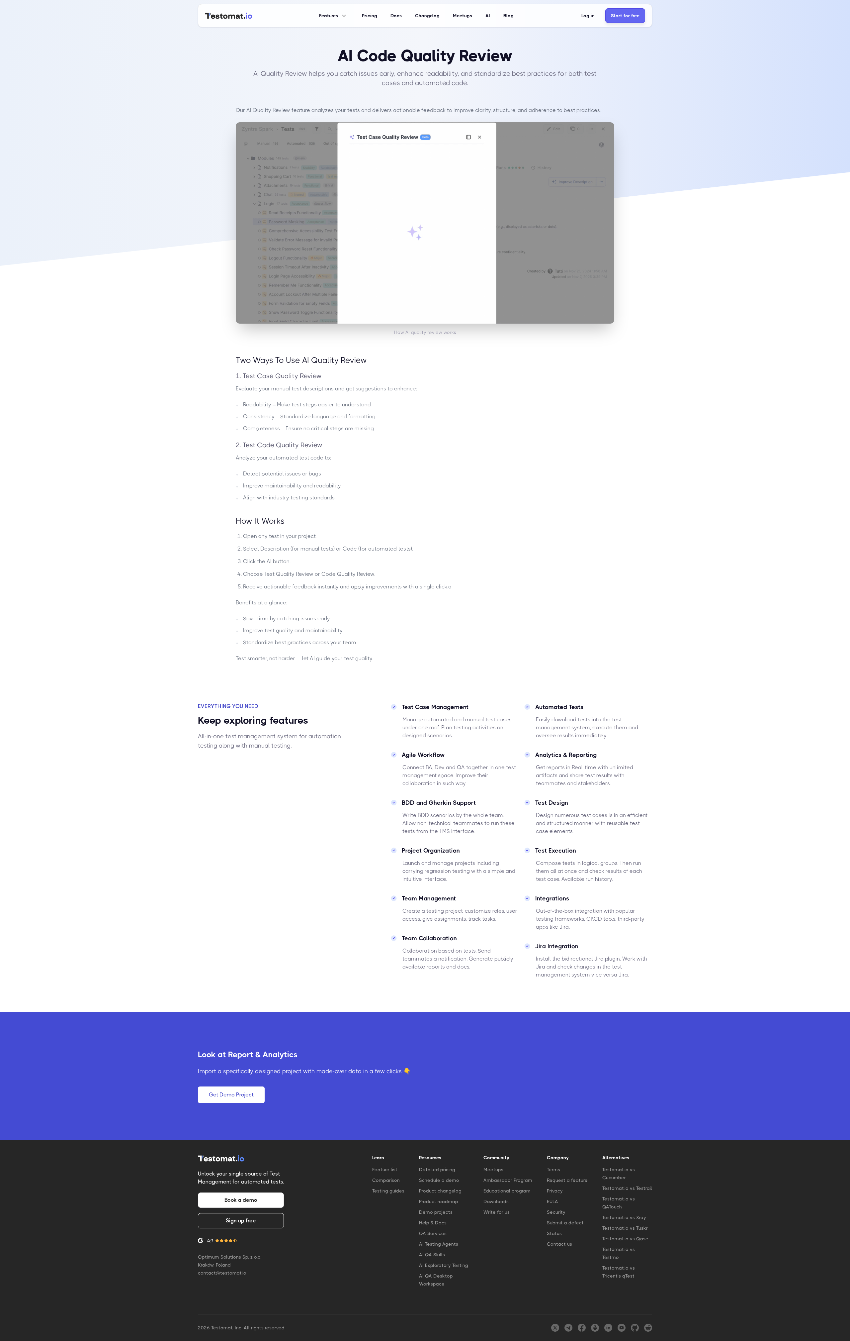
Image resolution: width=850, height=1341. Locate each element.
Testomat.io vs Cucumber (618, 1173)
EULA (552, 1201)
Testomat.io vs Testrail (627, 1188)
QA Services (433, 1233)
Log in (588, 15)
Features (328, 15)
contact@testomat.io (222, 1273)
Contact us (559, 1244)
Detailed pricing (437, 1169)
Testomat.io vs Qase (625, 1238)
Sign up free (241, 1220)
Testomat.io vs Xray (624, 1217)
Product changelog (440, 1190)
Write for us (496, 1212)
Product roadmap (438, 1201)
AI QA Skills (432, 1254)
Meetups (462, 15)
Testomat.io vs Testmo (618, 1253)
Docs (396, 15)
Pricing (369, 15)
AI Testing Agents (438, 1244)
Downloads (496, 1201)
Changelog (427, 15)
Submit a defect (565, 1222)
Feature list (384, 1169)
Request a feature (567, 1180)
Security (556, 1212)
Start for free (625, 15)
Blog (508, 15)
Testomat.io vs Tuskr (625, 1228)
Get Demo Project (231, 1094)
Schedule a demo (439, 1180)
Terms (553, 1169)
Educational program (507, 1190)
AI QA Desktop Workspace (436, 1280)
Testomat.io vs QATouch (618, 1202)
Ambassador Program (507, 1180)
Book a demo (240, 1200)
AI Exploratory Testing (443, 1265)
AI (487, 15)
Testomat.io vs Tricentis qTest (618, 1272)
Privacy (555, 1190)
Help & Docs (433, 1222)
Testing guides (388, 1190)
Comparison (386, 1180)
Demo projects (436, 1212)
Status (554, 1233)
